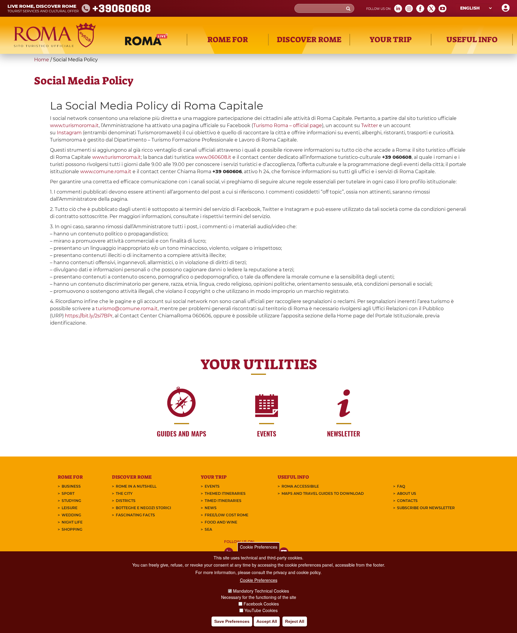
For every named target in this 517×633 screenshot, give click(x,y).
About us (406, 493)
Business (71, 486)
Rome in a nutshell (136, 486)
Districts (126, 500)
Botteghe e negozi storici (143, 508)
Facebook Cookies (261, 604)
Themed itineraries (225, 493)
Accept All (266, 621)
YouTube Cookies (261, 610)
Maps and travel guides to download (323, 493)
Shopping (72, 529)
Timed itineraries (223, 500)
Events (212, 486)
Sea (208, 529)
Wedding (71, 515)
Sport (68, 493)
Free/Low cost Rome (226, 515)
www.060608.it (213, 157)
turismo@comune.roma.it (127, 308)
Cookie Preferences (258, 547)
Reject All (294, 621)
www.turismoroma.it (74, 125)
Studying (71, 500)
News (211, 508)
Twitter (369, 125)
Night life (72, 522)
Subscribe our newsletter (426, 508)
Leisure (69, 508)
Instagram (69, 133)
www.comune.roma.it (105, 171)
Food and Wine (221, 522)
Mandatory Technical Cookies (261, 591)
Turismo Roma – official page (287, 125)
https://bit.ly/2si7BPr (88, 316)
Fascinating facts (135, 515)
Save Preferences (232, 621)
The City (124, 493)
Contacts (407, 500)
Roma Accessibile (300, 486)
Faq (401, 486)
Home (41, 60)
